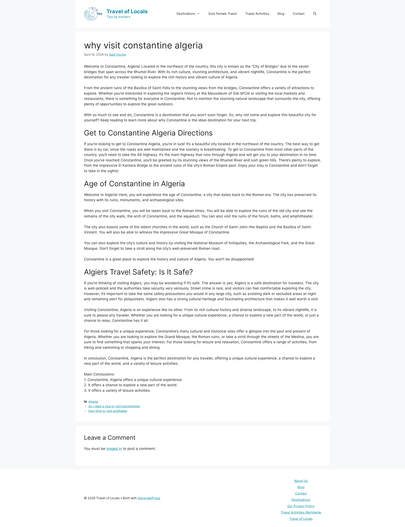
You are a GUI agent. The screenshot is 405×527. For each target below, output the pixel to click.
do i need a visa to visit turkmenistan (114, 406)
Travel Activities (257, 14)
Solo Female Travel (222, 14)
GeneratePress (149, 498)
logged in (114, 449)
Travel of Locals (127, 11)
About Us (301, 481)
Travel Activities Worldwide (301, 512)
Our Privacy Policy (301, 506)
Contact (298, 14)
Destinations (301, 500)
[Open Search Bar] (315, 13)
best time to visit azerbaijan (107, 411)
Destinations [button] (186, 14)
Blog (281, 14)
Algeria (93, 401)
